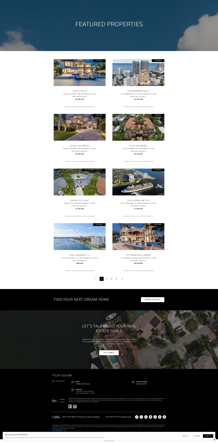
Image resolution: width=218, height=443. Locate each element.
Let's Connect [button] (109, 352)
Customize (197, 435)
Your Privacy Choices (109, 441)
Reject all (186, 435)
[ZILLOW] (164, 417)
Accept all (208, 435)
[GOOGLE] (159, 417)
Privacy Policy (126, 417)
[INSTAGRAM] (141, 417)
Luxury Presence (93, 417)
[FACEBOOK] (136, 417)
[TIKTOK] (155, 417)
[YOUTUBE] (150, 417)
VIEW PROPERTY (79, 83)
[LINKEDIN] (146, 417)
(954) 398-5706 (141, 383)
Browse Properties (152, 299)
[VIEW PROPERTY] (79, 81)
